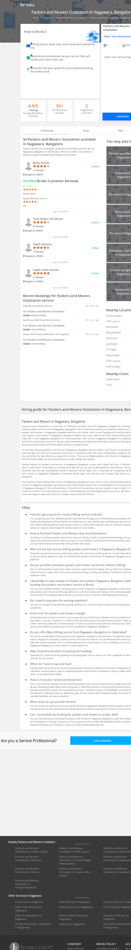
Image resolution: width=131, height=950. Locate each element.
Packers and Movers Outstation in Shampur (28, 858)
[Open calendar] (120, 44)
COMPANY (74, 944)
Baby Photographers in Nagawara (28, 917)
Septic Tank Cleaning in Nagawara (28, 908)
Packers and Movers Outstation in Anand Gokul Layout (75, 872)
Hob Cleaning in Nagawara (74, 901)
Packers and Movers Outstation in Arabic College (31, 849)
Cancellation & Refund (107, 948)
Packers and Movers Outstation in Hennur (27, 870)
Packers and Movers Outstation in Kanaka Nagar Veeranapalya (75, 860)
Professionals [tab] (47, 130)
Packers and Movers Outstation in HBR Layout (74, 849)
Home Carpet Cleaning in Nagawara (73, 917)
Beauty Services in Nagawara (76, 907)
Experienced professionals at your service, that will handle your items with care (60, 57)
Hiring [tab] (86, 130)
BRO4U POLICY (106, 944)
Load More (61, 211)
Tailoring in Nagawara (72, 924)
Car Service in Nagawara (29, 901)
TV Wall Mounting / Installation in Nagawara (33, 925)
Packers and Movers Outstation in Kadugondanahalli (27, 884)
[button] (113, 45)
